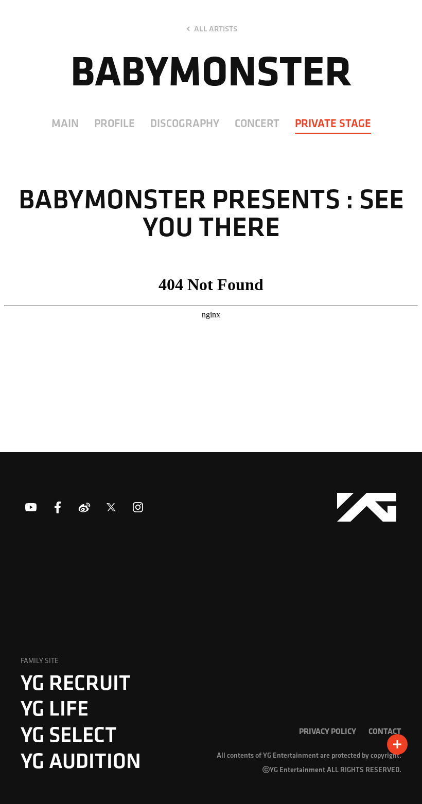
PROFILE (114, 123)
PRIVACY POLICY (327, 731)
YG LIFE (55, 708)
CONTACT (384, 731)
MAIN (65, 123)
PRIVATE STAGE (333, 123)
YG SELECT (69, 734)
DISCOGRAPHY (184, 123)
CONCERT (257, 123)
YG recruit (76, 682)
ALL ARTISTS (215, 29)
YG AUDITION (81, 760)
